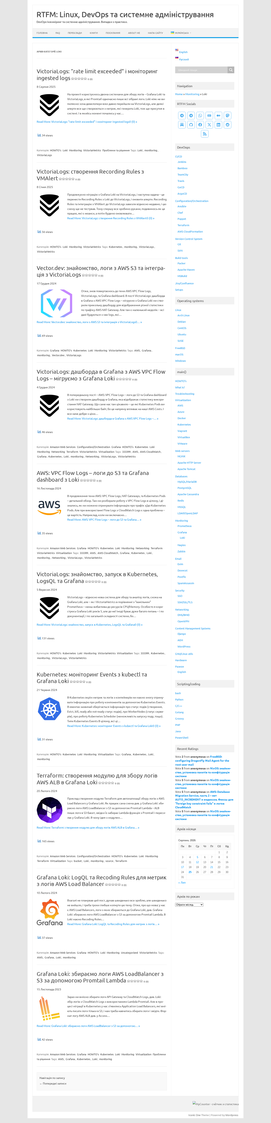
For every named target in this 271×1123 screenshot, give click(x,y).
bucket (78, 861)
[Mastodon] (227, 115)
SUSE (181, 340)
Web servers (182, 450)
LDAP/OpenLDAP (188, 513)
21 (211, 867)
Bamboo (182, 168)
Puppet (182, 218)
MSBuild (182, 276)
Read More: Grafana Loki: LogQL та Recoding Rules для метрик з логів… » (113, 924)
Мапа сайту (155, 32)
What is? (180, 387)
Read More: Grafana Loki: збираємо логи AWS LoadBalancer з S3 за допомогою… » (88, 1025)
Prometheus (185, 526)
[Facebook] (200, 124)
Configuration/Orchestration (93, 447)
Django (182, 633)
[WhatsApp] (200, 115)
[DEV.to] (209, 115)
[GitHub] (191, 124)
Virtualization (106, 451)
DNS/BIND (183, 614)
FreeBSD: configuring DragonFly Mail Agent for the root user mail (202, 760)
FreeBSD (180, 348)
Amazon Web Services (63, 447)
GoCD (181, 187)
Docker (182, 418)
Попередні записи (52, 1083)
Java (178, 731)
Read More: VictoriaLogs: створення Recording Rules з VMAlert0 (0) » (110, 218)
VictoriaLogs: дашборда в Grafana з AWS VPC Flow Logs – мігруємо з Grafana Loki (101, 375)
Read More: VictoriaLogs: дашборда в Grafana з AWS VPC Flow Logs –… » (112, 418)
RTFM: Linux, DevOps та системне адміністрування (125, 14)
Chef (180, 212)
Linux (178, 310)
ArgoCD (182, 193)
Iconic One (194, 1115)
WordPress (184, 646)
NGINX (181, 456)
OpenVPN (183, 621)
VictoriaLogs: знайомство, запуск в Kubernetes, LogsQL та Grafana (97, 577)
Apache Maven (186, 269)
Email (178, 558)
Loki (65, 150)
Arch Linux (184, 315)
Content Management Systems (192, 628)
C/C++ (178, 705)
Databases (181, 476)
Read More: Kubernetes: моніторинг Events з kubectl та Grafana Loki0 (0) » (113, 725)
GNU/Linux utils (184, 653)
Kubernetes (115, 246)
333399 (126, 451)
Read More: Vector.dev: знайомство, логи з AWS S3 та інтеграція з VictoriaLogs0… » (89, 322)
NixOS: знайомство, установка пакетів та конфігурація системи (203, 772)
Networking (58, 451)
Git (179, 244)
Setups (179, 289)
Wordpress (231, 1115)
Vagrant (182, 430)
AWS (137, 350)
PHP (177, 724)
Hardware (181, 660)
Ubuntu (182, 334)
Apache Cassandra (188, 494)
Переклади (75, 32)
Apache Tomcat (186, 469)
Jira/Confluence (184, 283)
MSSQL (182, 506)
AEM (180, 640)
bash (178, 693)
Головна (42, 32)
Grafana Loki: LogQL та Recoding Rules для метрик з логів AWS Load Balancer (101, 880)
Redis (181, 500)
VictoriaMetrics (92, 150)
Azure (181, 411)
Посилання (113, 32)
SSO (180, 595)
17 (182, 867)
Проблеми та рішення (116, 150)
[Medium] (218, 115)
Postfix (182, 576)
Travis (181, 180)
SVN (180, 250)
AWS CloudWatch (150, 451)
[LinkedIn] (218, 124)
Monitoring (75, 150)
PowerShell (181, 737)
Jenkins (182, 161)
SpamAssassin (186, 583)
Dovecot (182, 570)
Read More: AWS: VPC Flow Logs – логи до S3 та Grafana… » (104, 519)
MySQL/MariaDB (187, 481)
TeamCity (183, 174)
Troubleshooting (184, 393)
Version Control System (188, 238)
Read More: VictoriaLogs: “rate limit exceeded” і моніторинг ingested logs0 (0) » (87, 121)
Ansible (182, 206)
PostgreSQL (185, 487)
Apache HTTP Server (189, 462)
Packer (181, 263)
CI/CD (178, 156)
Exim (180, 564)
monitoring (150, 150)
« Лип (182, 882)
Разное (179, 666)
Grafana (54, 350)
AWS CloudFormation (190, 231)
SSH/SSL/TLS (185, 602)
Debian (182, 321)
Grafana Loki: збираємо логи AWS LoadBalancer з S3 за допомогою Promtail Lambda (100, 977)
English (182, 671)
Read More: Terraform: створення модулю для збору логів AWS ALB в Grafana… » (88, 827)
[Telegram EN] (191, 115)
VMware (182, 443)
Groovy (179, 718)
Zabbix (181, 551)
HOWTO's (55, 150)
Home (179, 94)
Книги (94, 32)
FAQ (58, 32)
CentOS (182, 328)
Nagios (182, 545)
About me (134, 32)
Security (179, 590)
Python (179, 699)
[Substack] (182, 124)
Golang (179, 712)
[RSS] (205, 134)
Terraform (72, 451)
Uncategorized (129, 952)
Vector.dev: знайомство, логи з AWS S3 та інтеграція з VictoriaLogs (101, 271)
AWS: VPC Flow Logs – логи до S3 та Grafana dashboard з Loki (93, 476)
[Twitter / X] (209, 124)
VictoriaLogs (44, 155)
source (109, 861)
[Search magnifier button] (231, 70)
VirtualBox (184, 437)
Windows (180, 360)
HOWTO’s (180, 381)
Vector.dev (58, 355)
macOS (179, 354)
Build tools (181, 258)
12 (197, 862)
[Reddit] (227, 124)
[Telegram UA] (182, 115)
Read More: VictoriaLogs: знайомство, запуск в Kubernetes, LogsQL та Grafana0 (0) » (89, 624)
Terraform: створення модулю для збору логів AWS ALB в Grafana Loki (97, 778)
